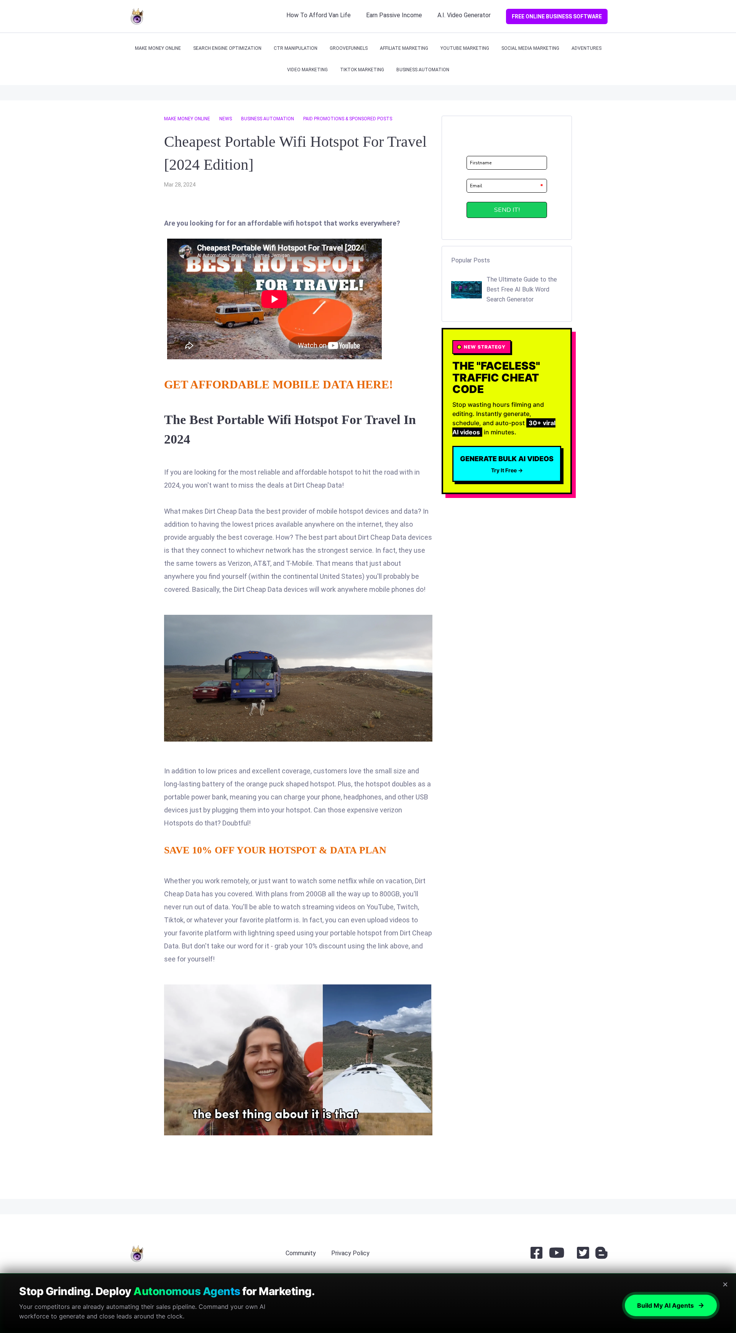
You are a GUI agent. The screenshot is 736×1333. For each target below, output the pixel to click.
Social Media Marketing (530, 48)
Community (301, 1253)
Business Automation (422, 69)
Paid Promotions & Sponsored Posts (347, 118)
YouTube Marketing (464, 48)
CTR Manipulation (295, 48)
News (225, 118)
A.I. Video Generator (464, 15)
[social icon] (537, 1255)
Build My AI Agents (665, 1305)
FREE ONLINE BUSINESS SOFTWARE (557, 16)
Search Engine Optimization (227, 48)
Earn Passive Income (394, 15)
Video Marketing (307, 69)
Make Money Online (158, 48)
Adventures (586, 48)
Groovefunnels (349, 48)
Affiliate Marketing (404, 48)
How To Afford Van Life (318, 15)
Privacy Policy (350, 1253)
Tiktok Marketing (362, 69)
